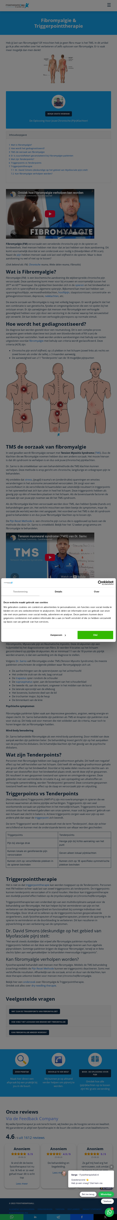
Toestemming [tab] (20, 591)
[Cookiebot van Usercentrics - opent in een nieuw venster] (100, 582)
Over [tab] (96, 591)
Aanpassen (56, 635)
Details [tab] (58, 591)
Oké (95, 635)
